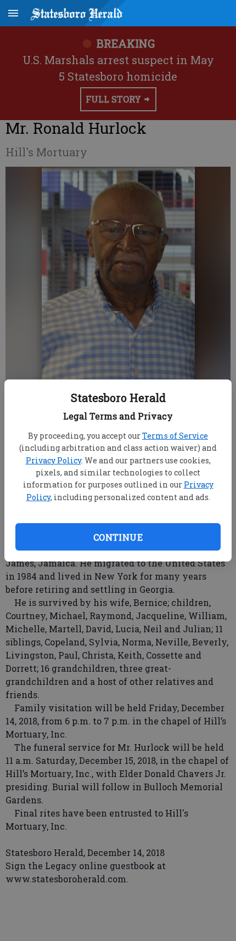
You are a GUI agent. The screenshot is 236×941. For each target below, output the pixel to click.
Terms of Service (175, 435)
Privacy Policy (53, 460)
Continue (118, 537)
